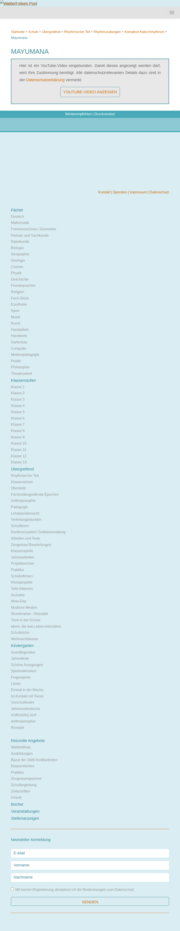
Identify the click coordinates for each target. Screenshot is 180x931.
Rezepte (17, 727)
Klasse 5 (18, 412)
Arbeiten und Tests (25, 538)
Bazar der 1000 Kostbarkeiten (34, 760)
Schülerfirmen (22, 576)
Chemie (17, 267)
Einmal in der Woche (27, 690)
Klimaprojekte (21, 582)
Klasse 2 (18, 393)
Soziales (18, 595)
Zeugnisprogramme (26, 778)
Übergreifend (51, 32)
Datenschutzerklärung (45, 80)
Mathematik (20, 223)
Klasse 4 (18, 406)
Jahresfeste (20, 658)
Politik (16, 361)
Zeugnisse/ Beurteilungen (31, 545)
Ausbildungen (22, 753)
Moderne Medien (24, 607)
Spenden (120, 192)
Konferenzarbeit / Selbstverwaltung (38, 532)
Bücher (17, 804)
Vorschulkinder (22, 702)
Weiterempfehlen (78, 114)
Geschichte (20, 279)
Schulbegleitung (23, 785)
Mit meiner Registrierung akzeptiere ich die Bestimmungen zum (74, 889)
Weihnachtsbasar (24, 639)
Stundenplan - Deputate (29, 614)
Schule (33, 32)
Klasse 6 (18, 418)
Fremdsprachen (23, 285)
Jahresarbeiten (22, 557)
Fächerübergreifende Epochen (35, 494)
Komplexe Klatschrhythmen (144, 32)
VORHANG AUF (24, 715)
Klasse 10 (19, 443)
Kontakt (104, 192)
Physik (16, 273)
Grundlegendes (23, 652)
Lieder (16, 684)
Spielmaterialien (23, 671)
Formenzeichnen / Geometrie (33, 229)
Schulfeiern (20, 526)
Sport (15, 311)
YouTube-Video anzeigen (90, 92)
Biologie (17, 248)
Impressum (139, 192)
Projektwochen (22, 563)
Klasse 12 (19, 456)
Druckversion (104, 114)
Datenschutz (159, 192)
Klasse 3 (18, 399)
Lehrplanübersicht (25, 513)
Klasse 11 (18, 450)
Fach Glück (20, 298)
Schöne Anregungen (27, 665)
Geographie (20, 254)
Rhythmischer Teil (77, 32)
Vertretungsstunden (26, 519)
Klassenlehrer (22, 482)
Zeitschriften (20, 791)
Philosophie (20, 367)
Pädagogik (19, 507)
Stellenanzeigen (25, 818)
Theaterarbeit (21, 373)
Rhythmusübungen (107, 32)
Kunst (15, 323)
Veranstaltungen (25, 811)
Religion (17, 292)
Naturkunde (20, 241)
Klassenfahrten (22, 766)
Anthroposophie (23, 500)
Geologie (18, 260)
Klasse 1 (18, 387)
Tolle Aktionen (22, 589)
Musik (15, 317)
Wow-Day (18, 601)
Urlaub (16, 797)
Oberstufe (18, 488)
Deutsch (17, 216)
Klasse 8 (18, 431)
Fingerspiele (21, 677)
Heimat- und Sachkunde (30, 235)
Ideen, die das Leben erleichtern (36, 626)
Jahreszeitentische (25, 709)
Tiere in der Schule (25, 620)
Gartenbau (19, 342)
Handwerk (19, 336)
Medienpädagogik (25, 355)
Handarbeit (19, 329)
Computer (18, 348)
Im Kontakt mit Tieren (27, 696)
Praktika (17, 570)
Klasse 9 (18, 437)
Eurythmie (19, 304)
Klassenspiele (22, 551)
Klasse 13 (19, 462)
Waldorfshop (21, 747)
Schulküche (20, 632)
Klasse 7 (18, 424)
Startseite (18, 32)
